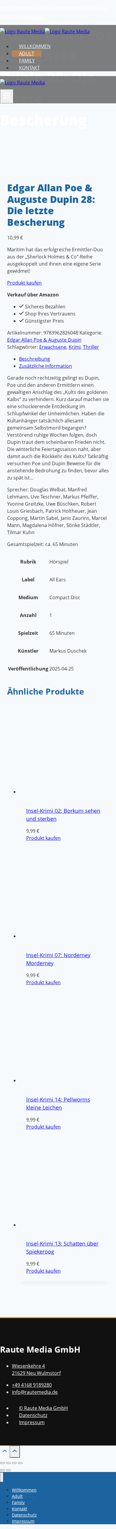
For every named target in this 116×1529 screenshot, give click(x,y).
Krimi (75, 347)
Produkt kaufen (24, 283)
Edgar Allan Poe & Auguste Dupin (44, 340)
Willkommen (35, 46)
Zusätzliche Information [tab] (45, 366)
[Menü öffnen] (6, 96)
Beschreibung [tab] (34, 359)
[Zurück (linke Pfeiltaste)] (2, 1470)
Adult (26, 53)
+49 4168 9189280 (59, 8)
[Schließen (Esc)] (20, 1463)
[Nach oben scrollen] (5, 1452)
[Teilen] (14, 1463)
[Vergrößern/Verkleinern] (2, 1463)
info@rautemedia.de (20, 8)
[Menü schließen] (1, 1477)
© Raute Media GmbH (43, 1408)
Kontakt (29, 67)
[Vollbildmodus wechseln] (8, 1463)
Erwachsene (52, 347)
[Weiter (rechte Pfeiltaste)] (8, 1470)
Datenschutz (33, 1415)
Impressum (32, 1422)
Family (27, 60)
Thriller (91, 347)
